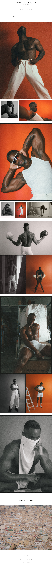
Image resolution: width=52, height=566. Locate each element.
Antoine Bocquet (26, 3)
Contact (29, 7)
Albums (23, 7)
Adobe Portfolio (27, 562)
